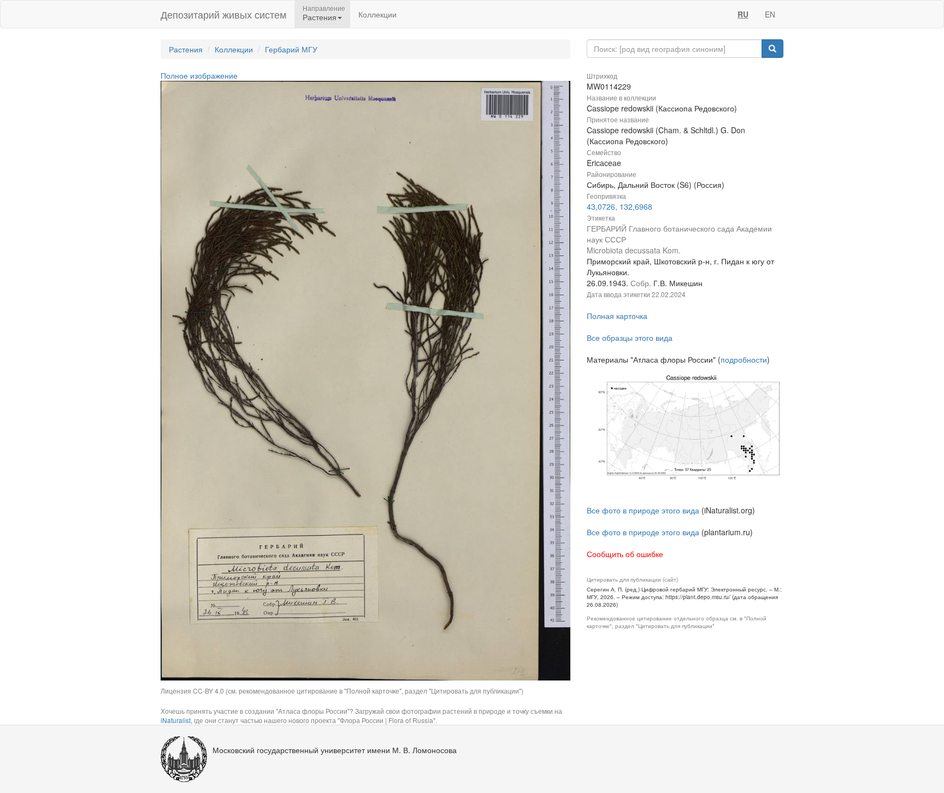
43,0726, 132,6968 (619, 206)
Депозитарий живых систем (223, 14)
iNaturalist (176, 720)
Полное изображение (199, 75)
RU (743, 14)
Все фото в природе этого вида (643, 510)
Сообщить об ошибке (625, 553)
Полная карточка (617, 315)
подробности (744, 359)
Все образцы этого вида (629, 337)
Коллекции (377, 14)
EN (770, 14)
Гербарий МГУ (291, 49)
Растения (186, 49)
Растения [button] (320, 16)
